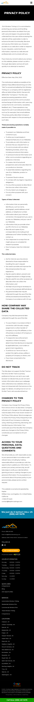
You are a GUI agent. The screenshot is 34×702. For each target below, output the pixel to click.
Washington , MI (7, 674)
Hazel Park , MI (6, 638)
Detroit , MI (5, 627)
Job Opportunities (7, 591)
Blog (3, 589)
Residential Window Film (9, 604)
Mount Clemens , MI (8, 647)
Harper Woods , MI (8, 635)
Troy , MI (4, 669)
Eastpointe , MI (6, 630)
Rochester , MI (6, 652)
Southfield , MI (6, 663)
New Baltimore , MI (8, 649)
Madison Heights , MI (8, 644)
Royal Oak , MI (6, 658)
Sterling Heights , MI (8, 666)
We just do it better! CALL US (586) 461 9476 (17, 513)
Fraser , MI (5, 633)
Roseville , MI (6, 655)
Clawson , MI (6, 622)
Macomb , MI (6, 641)
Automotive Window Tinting (10, 601)
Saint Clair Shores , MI (8, 661)
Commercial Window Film (10, 607)
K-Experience (6, 586)
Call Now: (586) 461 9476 (17, 700)
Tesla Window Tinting (8, 610)
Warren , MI (5, 672)
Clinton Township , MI (8, 624)
